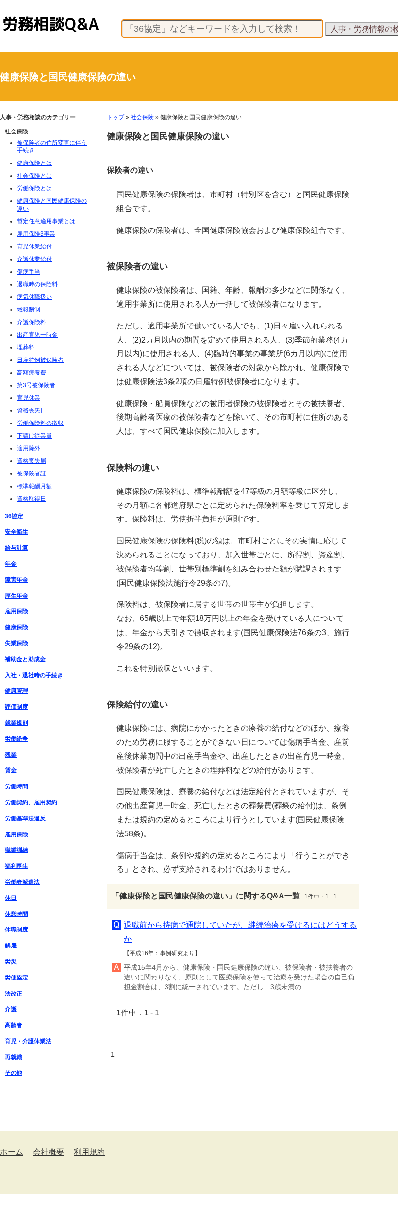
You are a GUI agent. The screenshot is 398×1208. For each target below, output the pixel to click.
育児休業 (28, 397)
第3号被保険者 (36, 385)
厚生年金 (16, 595)
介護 (11, 1009)
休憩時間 (16, 914)
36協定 (14, 516)
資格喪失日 (31, 410)
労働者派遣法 (22, 882)
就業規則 (16, 722)
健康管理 (16, 690)
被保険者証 (31, 473)
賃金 (11, 770)
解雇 (11, 945)
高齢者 (13, 1025)
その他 (13, 1072)
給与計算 (16, 547)
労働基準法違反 (25, 818)
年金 (11, 563)
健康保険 (16, 627)
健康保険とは (34, 163)
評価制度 (16, 706)
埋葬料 (25, 347)
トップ (115, 117)
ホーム (11, 1152)
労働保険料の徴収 (40, 423)
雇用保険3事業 (36, 233)
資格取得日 (31, 498)
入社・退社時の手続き (34, 675)
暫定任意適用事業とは (46, 221)
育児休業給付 (34, 246)
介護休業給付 (34, 259)
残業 (11, 754)
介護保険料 (31, 322)
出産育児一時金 (37, 334)
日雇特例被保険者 (40, 360)
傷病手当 (28, 271)
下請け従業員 (34, 435)
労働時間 (16, 786)
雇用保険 (16, 611)
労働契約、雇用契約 (31, 802)
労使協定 (16, 977)
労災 (11, 961)
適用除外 (28, 448)
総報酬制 (28, 309)
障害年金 (16, 579)
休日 (11, 898)
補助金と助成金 (25, 659)
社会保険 (142, 117)
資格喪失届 (31, 460)
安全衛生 (16, 531)
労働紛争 (16, 738)
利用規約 (89, 1152)
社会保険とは (34, 175)
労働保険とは (34, 188)
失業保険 (16, 643)
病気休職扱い (34, 297)
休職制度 (16, 929)
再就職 (13, 1057)
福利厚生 (16, 866)
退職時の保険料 (37, 284)
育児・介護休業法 (28, 1041)
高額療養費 (31, 372)
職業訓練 (16, 850)
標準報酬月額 (34, 486)
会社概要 (48, 1152)
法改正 (13, 993)
